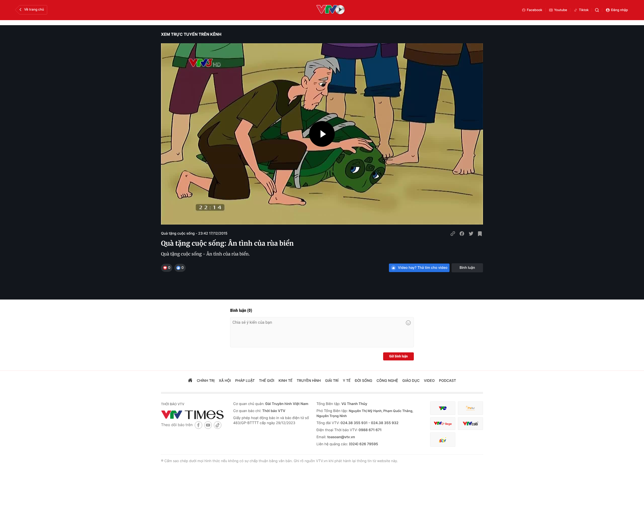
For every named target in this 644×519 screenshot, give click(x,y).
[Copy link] (453, 234)
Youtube (560, 10)
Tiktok (584, 10)
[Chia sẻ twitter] (471, 234)
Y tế (347, 381)
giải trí (331, 381)
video (429, 381)
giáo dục (411, 381)
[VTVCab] (470, 423)
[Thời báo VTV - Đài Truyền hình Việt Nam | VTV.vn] (193, 414)
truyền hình (309, 381)
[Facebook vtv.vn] (198, 425)
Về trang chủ (34, 10)
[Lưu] (480, 234)
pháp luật (245, 381)
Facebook (534, 10)
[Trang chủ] (190, 381)
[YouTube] (208, 425)
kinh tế (285, 381)
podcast (447, 381)
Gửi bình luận (398, 356)
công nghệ (387, 381)
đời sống (363, 381)
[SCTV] (442, 439)
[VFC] (442, 408)
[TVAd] (470, 408)
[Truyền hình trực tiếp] (330, 10)
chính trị (206, 381)
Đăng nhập (619, 10)
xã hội (225, 381)
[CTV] (442, 423)
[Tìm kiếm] (597, 10)
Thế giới (266, 381)
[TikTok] (217, 425)
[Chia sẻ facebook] (462, 234)
